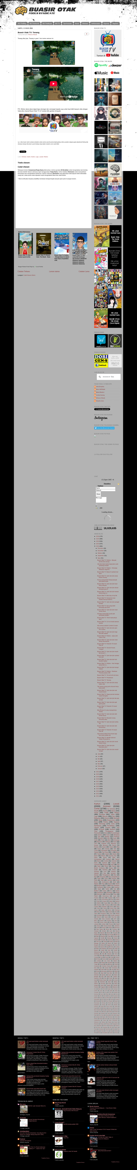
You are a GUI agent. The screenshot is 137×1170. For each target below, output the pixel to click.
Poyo (114, 894)
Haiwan (96, 946)
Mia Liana (23, 1104)
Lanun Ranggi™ (60, 1122)
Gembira (115, 936)
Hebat (107, 994)
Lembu (117, 946)
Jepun (112, 903)
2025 (97, 538)
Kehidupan (97, 825)
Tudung (97, 1030)
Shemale (96, 974)
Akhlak (115, 904)
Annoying (113, 850)
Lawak (41, 156)
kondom (111, 1032)
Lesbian (103, 924)
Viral (95, 831)
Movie (115, 938)
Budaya (107, 836)
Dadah (102, 950)
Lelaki (110, 980)
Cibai (95, 1011)
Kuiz (116, 922)
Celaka (109, 887)
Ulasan (96, 827)
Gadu (108, 1013)
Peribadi (97, 1001)
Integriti (96, 995)
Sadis (99, 878)
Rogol (102, 897)
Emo (95, 967)
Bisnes (103, 855)
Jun (99, 756)
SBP (116, 973)
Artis (108, 838)
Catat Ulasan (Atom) (29, 275)
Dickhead (96, 1013)
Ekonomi (99, 841)
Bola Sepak (99, 929)
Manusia (113, 843)
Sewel (109, 1004)
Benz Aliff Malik (100, 389)
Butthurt (96, 890)
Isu (111, 890)
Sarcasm (109, 880)
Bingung (103, 936)
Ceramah (96, 966)
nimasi (116, 1032)
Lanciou (111, 1018)
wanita (110, 927)
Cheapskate (115, 1009)
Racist (114, 845)
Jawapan (98, 1016)
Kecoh (109, 995)
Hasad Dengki (107, 925)
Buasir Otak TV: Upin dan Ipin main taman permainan (107, 640)
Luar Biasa (107, 997)
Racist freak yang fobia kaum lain (36, 1088)
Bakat (99, 988)
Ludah (112, 997)
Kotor (109, 950)
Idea (116, 911)
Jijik (111, 922)
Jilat (100, 995)
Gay (104, 873)
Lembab (99, 960)
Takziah (115, 985)
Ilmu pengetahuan (114, 876)
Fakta (99, 866)
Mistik (116, 971)
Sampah (108, 859)
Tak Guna (98, 941)
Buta (103, 1009)
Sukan (111, 847)
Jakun (117, 969)
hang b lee (65, 1137)
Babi (116, 941)
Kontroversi (105, 882)
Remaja (103, 1002)
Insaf (95, 980)
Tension (96, 987)
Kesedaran (115, 995)
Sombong (100, 887)
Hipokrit (96, 873)
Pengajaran (109, 831)
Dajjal (111, 990)
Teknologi (102, 824)
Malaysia (97, 818)
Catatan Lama (84, 271)
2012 (97, 793)
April (99, 761)
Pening (108, 894)
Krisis (112, 946)
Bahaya (117, 901)
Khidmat (96, 997)
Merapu (109, 938)
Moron (108, 932)
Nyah (107, 999)
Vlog (111, 1030)
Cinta (113, 824)
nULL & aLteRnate (60, 1149)
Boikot (106, 915)
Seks (112, 864)
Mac (99, 763)
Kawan (100, 834)
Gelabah (116, 992)
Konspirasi (103, 913)
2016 (97, 784)
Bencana (117, 927)
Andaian (104, 1008)
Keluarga (116, 840)
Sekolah (114, 861)
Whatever (114, 987)
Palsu (109, 952)
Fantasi (96, 906)
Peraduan (107, 904)
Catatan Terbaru (24, 271)
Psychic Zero (100, 401)
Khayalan (117, 959)
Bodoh (114, 854)
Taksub (117, 859)
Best (109, 840)
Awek (114, 838)
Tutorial (99, 854)
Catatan (115, 976)
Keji (107, 946)
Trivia (118, 1029)
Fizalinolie (23, 1117)
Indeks (112, 1015)
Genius (117, 957)
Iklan (113, 857)
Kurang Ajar (112, 855)
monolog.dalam (24, 1131)
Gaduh (107, 854)
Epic (101, 967)
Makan (96, 883)
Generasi (96, 994)
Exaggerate (109, 945)
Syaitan (108, 985)
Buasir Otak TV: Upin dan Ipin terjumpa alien (105, 746)
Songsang (105, 1027)
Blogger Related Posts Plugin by (26, 266)
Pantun (115, 1022)
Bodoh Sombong (99, 868)
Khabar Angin (102, 980)
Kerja (96, 822)
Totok (113, 1029)
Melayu (116, 812)
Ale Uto (117, 934)
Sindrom (117, 939)
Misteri (110, 971)
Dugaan (115, 966)
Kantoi (117, 890)
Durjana (109, 920)
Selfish (103, 911)
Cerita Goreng (100, 395)
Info (118, 827)
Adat (106, 955)
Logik (95, 981)
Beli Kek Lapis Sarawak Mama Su (37, 1106)
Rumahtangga (115, 833)
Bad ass (115, 955)
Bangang (116, 834)
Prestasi (111, 924)
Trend (102, 840)
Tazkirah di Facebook (25, 1140)
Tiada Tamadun (106, 918)
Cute (101, 957)
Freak (110, 978)
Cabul (115, 964)
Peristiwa (102, 814)
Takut (98, 908)
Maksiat (102, 932)
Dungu (111, 868)
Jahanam (117, 925)
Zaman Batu (113, 908)
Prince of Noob (32, 34)
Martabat (102, 981)
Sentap (103, 1004)
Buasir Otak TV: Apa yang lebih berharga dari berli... (106, 606)
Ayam (109, 974)
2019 (97, 776)
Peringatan (104, 850)
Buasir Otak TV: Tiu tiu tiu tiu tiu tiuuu (107, 675)
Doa (105, 978)
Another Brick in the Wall (97, 1135)
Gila (118, 864)
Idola (116, 978)
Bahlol (103, 943)
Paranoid (96, 1023)
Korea (106, 1018)
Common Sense (106, 966)
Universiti (97, 864)
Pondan (96, 897)
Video (113, 814)
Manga (117, 913)
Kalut (105, 995)
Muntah (96, 939)
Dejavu (104, 1011)
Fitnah (106, 866)
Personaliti (97, 833)
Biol (115, 875)
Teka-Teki (113, 917)
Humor (104, 959)
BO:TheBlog (22, 23)
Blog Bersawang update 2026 (70, 1124)
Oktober (100, 553)
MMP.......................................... (98, 1149)
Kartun (33, 156)
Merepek (99, 894)
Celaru (104, 890)
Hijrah (95, 1015)
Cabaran (103, 843)
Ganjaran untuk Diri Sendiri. (70, 1151)
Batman (116, 1008)
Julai (99, 754)
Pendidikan (111, 825)
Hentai (112, 994)
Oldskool (103, 1022)
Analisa (111, 941)
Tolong (105, 908)
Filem (95, 857)
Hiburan (105, 816)
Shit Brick (98, 1027)
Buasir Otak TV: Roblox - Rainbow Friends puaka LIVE (107, 672)
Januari (100, 768)
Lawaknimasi (97, 1020)
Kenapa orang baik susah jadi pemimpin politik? (106, 614)
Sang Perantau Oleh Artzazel (70, 1110)
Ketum (116, 1016)
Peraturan (96, 934)
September (101, 555)
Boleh (115, 943)
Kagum (103, 1016)
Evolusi (107, 967)
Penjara (102, 1023)
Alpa (106, 964)
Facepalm (96, 992)
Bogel (108, 976)
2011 (97, 796)
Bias (102, 976)
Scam (106, 878)
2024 (97, 541)
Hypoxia (106, 23)
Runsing (115, 1002)
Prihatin (103, 962)
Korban (101, 1018)
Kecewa (96, 871)
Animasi (24, 156)
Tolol (98, 901)
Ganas (96, 910)
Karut (115, 841)
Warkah (116, 1030)
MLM (114, 882)
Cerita (97, 808)
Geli (116, 920)
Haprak (96, 938)
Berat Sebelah (97, 1009)
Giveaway (102, 876)
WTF (115, 918)
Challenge (108, 1009)
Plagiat (103, 934)
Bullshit (99, 903)
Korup (97, 971)
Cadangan (115, 988)
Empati (110, 911)
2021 (97, 771)
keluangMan (104, 1032)
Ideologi (107, 1015)
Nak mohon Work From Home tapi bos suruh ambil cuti (107, 734)
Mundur (96, 875)
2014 (97, 788)
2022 (97, 546)
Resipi (109, 1002)
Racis (95, 1025)
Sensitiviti (109, 962)
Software (96, 1006)
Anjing (110, 901)
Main (117, 997)
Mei (99, 759)
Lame (110, 931)
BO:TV (57, 23)
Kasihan (117, 887)
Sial (115, 889)
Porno (115, 952)
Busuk (102, 920)
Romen (104, 927)
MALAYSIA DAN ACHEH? (104, 1150)
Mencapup (104, 971)
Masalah (100, 838)
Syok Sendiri (110, 934)
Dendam (110, 1011)
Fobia (110, 992)
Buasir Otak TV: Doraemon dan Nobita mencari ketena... (106, 598)
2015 (97, 786)
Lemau (115, 980)
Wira (95, 1032)
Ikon (117, 994)
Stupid (117, 924)
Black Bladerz (100, 392)
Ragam (116, 1001)
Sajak (99, 889)
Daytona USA (97, 978)
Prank (109, 983)
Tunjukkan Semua (45, 1158)
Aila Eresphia (100, 386)
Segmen (115, 23)
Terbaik (96, 918)
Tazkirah (104, 862)
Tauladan (110, 897)
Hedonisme (114, 1013)
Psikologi (117, 910)
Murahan (99, 904)
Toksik (117, 897)
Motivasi (85, 23)
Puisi (103, 883)
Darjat (116, 990)
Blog (118, 847)
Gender (107, 848)
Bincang (105, 845)
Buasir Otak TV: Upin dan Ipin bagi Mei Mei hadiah (107, 632)
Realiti (96, 811)
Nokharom (96, 1022)
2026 (97, 536)
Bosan (107, 929)
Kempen (104, 931)
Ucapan (104, 901)
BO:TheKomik (34, 23)
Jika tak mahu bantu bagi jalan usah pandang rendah (107, 564)
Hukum (102, 946)
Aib (110, 955)
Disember (101, 548)
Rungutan (111, 1025)
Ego (112, 899)
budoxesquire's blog (61, 1136)
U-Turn (107, 1030)
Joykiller (57, 1104)
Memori (99, 917)
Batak (115, 974)
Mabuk (115, 960)
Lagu (37, 156)
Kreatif (115, 950)
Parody (114, 866)
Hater (102, 969)
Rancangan (96, 1002)
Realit (100, 1025)
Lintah (104, 1020)
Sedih (96, 840)
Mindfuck (96, 962)
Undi (109, 987)
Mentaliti (116, 818)
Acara (108, 834)
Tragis (96, 964)
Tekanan (109, 953)
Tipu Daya (105, 852)
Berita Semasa (94, 1106)
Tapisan (116, 1027)
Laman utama (54, 271)
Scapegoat (96, 1004)
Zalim (116, 948)
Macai (99, 861)
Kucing (101, 997)
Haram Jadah (103, 922)
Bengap (96, 976)
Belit (104, 988)
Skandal (115, 1004)
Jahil (98, 927)
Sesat (115, 962)
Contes (100, 1011)
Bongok (96, 945)
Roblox (46, 156)
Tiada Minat (108, 1029)
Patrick (96, 983)
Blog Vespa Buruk (60, 1102)
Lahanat (96, 924)
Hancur (102, 994)
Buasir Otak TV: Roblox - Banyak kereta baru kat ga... (106, 560)
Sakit (102, 880)
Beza (105, 833)
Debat (102, 945)
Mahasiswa (97, 952)
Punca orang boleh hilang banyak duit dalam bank (107, 580)
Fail (102, 992)
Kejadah (110, 959)
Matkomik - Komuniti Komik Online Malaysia (68, 1109)
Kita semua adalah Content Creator (107, 625)
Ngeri (102, 973)
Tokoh (96, 896)
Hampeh (96, 969)
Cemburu (114, 929)
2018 (97, 779)
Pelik (95, 880)
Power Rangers (109, 1001)
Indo (113, 969)
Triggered (103, 987)
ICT (106, 885)
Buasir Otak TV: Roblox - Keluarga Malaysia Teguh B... (107, 568)
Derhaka (116, 1011)
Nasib (106, 917)
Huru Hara (101, 1015)
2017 (97, 781)
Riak (98, 911)
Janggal (117, 1015)
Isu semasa (111, 809)
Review (96, 847)
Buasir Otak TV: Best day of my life (107, 595)
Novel (77, 23)
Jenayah (113, 873)
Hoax (107, 969)
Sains (117, 906)
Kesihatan (104, 906)
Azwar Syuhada (24, 1145)
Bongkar (109, 988)
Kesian (96, 845)
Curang (96, 957)
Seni (113, 816)
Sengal (96, 985)
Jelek (95, 913)
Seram (117, 883)
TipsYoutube (67, 23)
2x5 (98, 899)
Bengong (99, 885)
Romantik (102, 939)
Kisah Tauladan (114, 885)
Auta (111, 964)
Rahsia (110, 948)
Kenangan (109, 892)
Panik (112, 999)
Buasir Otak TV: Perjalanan (105, 677)
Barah (109, 943)
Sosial (104, 847)
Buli (95, 876)
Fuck (116, 945)
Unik (100, 1008)
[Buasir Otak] (95, 436)
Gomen (107, 827)
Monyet (96, 973)
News (113, 811)
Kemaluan (100, 892)
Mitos (97, 948)
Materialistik (97, 999)
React (111, 906)
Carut (101, 990)
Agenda (103, 974)
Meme (109, 910)
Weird (100, 955)
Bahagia (96, 943)
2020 (97, 774)
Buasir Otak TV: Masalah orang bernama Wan (106, 718)
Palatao (110, 1022)
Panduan (116, 836)
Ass (95, 988)
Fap (106, 992)
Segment (117, 1025)
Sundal (102, 1006)
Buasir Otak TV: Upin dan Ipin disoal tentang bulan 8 (107, 588)
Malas (117, 899)
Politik (106, 812)
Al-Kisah (101, 829)
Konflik (102, 938)
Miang (115, 981)
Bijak (97, 936)
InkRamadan (95, 23)
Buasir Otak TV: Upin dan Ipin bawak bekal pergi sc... (108, 592)
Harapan (96, 931)
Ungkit (95, 1008)
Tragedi (113, 862)
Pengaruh (117, 999)
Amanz (92, 1127)
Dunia (99, 848)
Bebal (114, 869)
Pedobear (103, 948)
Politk (102, 1001)
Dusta (106, 957)
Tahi (115, 848)
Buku (95, 920)
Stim (111, 1027)
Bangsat (105, 864)
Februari (100, 766)
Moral (117, 852)
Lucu (105, 871)
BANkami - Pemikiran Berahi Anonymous (102, 1114)
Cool (106, 990)
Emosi (98, 925)
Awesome (110, 1008)
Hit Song (98, 959)
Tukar (102, 1030)
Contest (106, 861)
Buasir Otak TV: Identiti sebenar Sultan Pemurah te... (106, 738)
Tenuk (95, 1029)
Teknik (105, 941)
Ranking (105, 869)
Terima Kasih (109, 1006)
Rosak (110, 883)
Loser (110, 913)
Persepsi (103, 983)
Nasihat (112, 829)
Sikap (100, 820)
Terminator (101, 1029)
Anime (107, 818)
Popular (113, 871)
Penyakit (115, 932)
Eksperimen (111, 820)
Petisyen (108, 1023)
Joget (114, 896)
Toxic (95, 955)
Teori (116, 953)
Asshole (114, 878)
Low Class (107, 960)
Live (118, 903)
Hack (95, 922)
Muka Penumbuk (113, 1020)
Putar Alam (109, 973)
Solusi (102, 985)
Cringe (109, 936)
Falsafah (103, 1013)
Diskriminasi (105, 896)
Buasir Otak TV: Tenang (104, 680)
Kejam (102, 910)
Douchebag (105, 899)
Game (29, 156)
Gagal (105, 903)
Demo (105, 857)
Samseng (110, 939)
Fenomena (114, 967)
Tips (99, 836)
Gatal (112, 957)
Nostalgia (99, 915)
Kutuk (117, 892)
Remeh (105, 1025)
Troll (95, 843)
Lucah (96, 850)
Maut (109, 981)
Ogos (99, 558)
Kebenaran (110, 1016)
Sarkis (107, 889)
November (101, 550)
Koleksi (95, 1018)
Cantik (95, 990)
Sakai (115, 983)
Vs (112, 852)
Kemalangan (98, 859)
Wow (99, 1032)
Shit (103, 953)
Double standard (115, 915)
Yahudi (101, 964)
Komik (105, 811)
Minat (104, 952)
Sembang (96, 953)
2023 (97, 543)
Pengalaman (106, 875)
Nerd (103, 999)
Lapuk (116, 1018)
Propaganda (115, 1023)
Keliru (96, 862)
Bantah (96, 950)
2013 (97, 791)
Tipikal (116, 1006)
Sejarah (96, 852)
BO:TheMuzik (47, 23)
